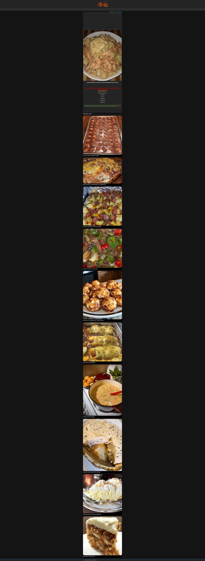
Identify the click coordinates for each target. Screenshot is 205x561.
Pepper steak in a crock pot (90, 268)
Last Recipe (112, 13)
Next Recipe (119, 13)
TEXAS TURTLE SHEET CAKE (91, 155)
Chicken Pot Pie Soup (89, 416)
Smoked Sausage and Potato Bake (92, 226)
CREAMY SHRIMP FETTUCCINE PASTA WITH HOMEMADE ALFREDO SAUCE (102, 82)
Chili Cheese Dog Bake (89, 362)
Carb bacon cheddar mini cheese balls (93, 320)
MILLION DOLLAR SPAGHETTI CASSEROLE (94, 184)
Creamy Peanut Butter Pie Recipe (92, 472)
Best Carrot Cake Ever (89, 556)
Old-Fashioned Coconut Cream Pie (92, 514)
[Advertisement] (102, 22)
